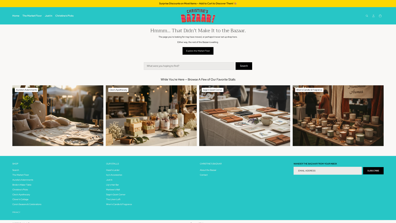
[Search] (367, 15)
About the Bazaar (208, 169)
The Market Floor (20, 174)
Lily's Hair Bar (112, 184)
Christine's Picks (20, 189)
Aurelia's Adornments (22, 179)
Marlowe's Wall (113, 189)
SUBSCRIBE (373, 170)
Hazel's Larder (113, 169)
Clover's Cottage (20, 199)
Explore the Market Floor (198, 50)
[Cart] (380, 15)
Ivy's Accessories (114, 174)
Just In (109, 179)
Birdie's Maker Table (21, 184)
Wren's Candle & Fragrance (119, 204)
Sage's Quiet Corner (115, 194)
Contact (204, 174)
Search (244, 66)
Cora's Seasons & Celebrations (26, 204)
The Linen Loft (113, 199)
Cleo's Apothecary (21, 194)
